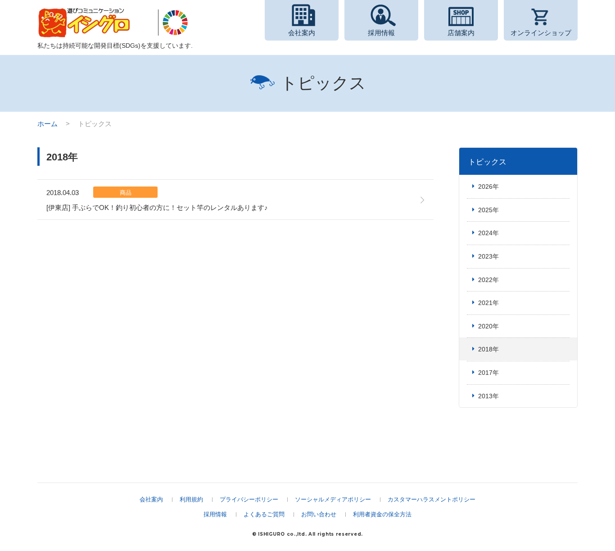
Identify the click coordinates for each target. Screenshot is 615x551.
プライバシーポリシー (249, 499)
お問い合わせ (318, 514)
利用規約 (191, 499)
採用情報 (215, 514)
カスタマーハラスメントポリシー (431, 499)
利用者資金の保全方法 (382, 514)
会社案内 (151, 499)
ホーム (47, 124)
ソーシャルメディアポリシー (333, 499)
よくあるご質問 (264, 514)
